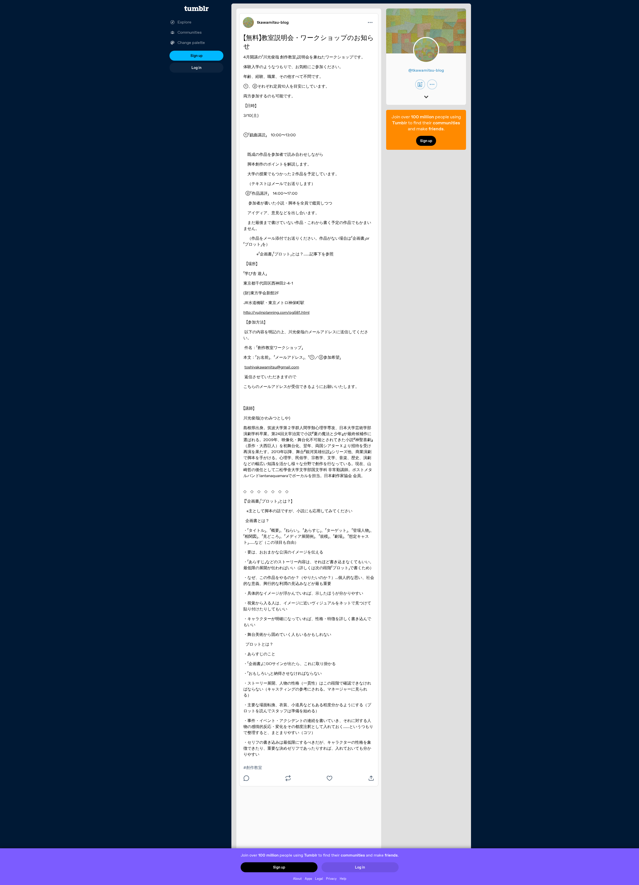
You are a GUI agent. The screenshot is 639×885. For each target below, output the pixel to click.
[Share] (371, 778)
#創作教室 (252, 767)
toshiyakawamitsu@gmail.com (271, 367)
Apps (308, 879)
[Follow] (420, 84)
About (297, 879)
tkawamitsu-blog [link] (273, 22)
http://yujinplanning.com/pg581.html (276, 312)
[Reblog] (288, 778)
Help (343, 879)
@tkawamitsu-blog (426, 70)
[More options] (370, 22)
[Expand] (426, 97)
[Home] (196, 8)
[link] (248, 22)
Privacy (331, 879)
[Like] (329, 778)
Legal (319, 879)
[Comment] (246, 778)
